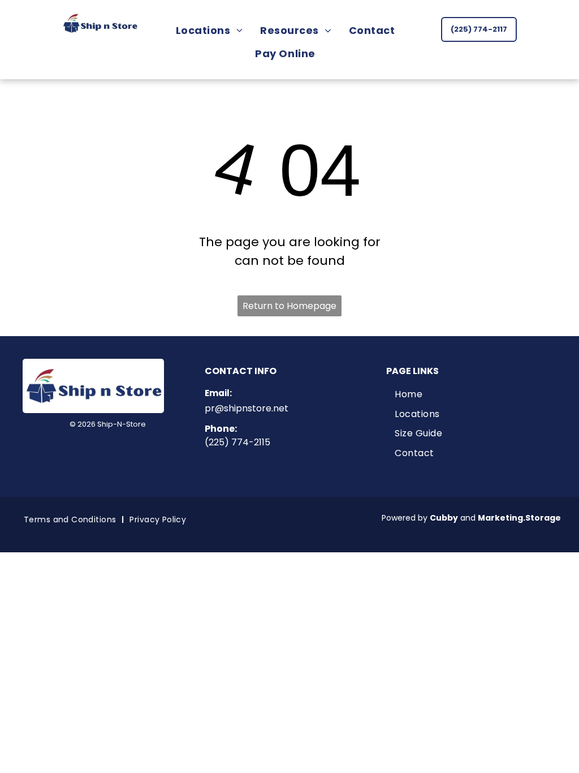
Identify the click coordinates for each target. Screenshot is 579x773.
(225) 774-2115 (237, 442)
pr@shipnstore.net (246, 408)
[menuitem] (213, 30)
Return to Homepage (289, 305)
